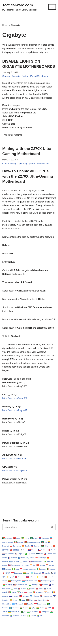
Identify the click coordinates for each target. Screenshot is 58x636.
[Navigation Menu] (52, 7)
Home (5, 25)
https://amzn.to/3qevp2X (14, 398)
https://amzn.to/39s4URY (15, 458)
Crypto (5, 163)
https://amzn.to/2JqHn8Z (14, 410)
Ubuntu (44, 76)
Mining (13, 163)
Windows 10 (43, 163)
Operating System (20, 76)
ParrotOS (34, 76)
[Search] (52, 527)
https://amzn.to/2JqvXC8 (14, 470)
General (6, 76)
